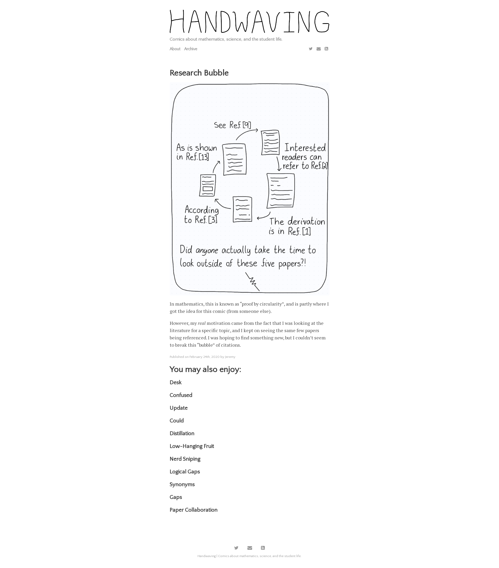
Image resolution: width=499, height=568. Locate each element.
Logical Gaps (185, 472)
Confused (181, 395)
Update (179, 408)
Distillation (182, 433)
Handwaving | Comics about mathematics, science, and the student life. (249, 556)
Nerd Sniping (185, 459)
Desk (175, 382)
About (175, 49)
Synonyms (182, 484)
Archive (190, 49)
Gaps (176, 497)
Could (177, 421)
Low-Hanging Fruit (192, 446)
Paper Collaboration (194, 510)
